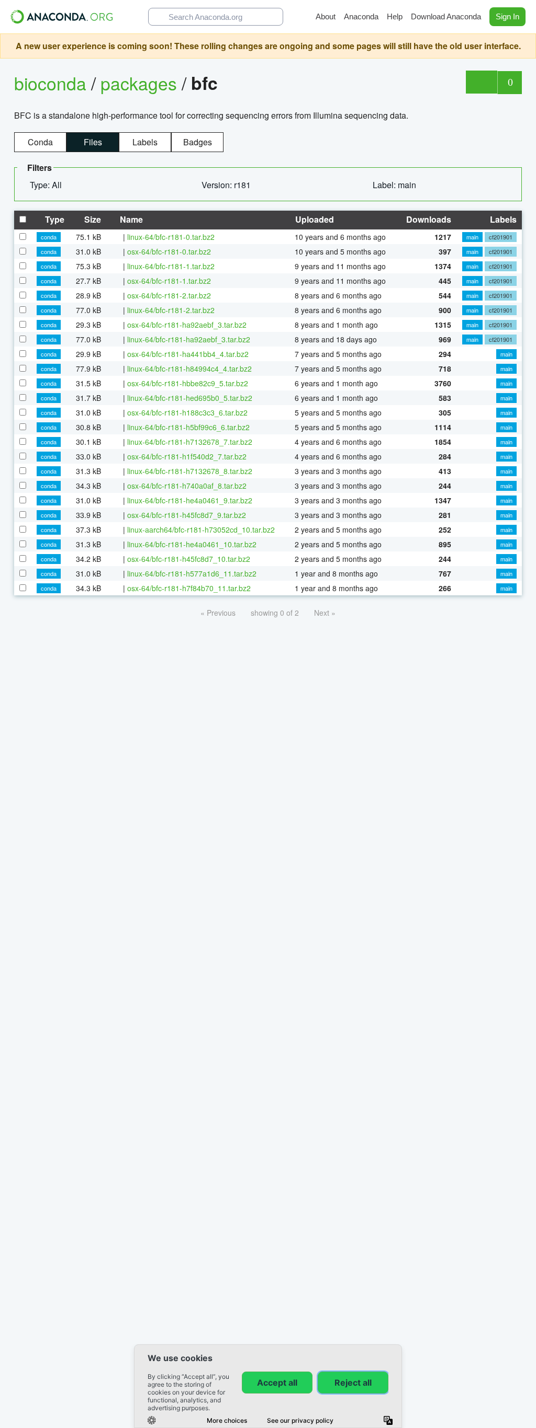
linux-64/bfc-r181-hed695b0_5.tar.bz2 (189, 398)
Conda (40, 142)
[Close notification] (525, 46)
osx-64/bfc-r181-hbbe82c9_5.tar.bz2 (187, 383)
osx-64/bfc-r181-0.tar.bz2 (169, 251)
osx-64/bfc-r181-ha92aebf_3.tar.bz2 (187, 324)
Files (93, 142)
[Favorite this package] (481, 82)
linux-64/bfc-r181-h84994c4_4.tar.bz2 (189, 368)
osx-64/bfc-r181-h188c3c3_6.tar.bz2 (187, 412)
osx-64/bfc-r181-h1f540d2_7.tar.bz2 (187, 456)
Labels (145, 142)
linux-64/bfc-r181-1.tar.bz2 (171, 266)
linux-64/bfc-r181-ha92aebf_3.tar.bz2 (188, 339)
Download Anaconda (446, 16)
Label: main (395, 185)
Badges (197, 142)
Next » (325, 612)
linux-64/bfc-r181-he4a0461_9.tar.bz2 (189, 500)
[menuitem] (50, 185)
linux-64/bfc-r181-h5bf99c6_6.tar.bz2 (188, 427)
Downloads (427, 219)
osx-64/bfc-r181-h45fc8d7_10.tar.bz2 (188, 559)
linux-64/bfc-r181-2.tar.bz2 (171, 310)
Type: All (47, 185)
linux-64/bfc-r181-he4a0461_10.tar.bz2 (191, 544)
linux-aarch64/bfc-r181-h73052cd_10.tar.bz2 (201, 529)
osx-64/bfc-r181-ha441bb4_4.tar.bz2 (188, 354)
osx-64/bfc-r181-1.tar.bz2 (169, 280)
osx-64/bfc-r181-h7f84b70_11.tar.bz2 (189, 588)
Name (130, 219)
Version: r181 (227, 185)
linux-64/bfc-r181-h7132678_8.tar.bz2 (189, 471)
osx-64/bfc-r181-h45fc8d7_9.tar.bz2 (186, 515)
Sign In (507, 16)
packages (141, 83)
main (472, 237)
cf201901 (500, 237)
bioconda (50, 83)
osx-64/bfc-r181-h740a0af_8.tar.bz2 (187, 485)
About (326, 16)
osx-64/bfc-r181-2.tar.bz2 (169, 295)
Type (53, 219)
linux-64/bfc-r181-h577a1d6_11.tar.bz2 (191, 573)
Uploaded (313, 219)
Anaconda (361, 16)
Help (395, 16)
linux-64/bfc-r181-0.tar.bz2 (171, 237)
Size (91, 219)
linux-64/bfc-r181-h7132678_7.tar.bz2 (189, 441)
